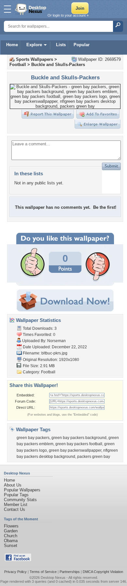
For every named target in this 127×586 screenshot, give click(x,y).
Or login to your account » (68, 15)
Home (12, 44)
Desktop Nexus (53, 577)
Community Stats (20, 499)
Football (17, 64)
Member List (15, 504)
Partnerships (70, 572)
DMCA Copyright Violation (103, 572)
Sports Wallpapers (34, 59)
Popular (82, 44)
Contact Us (14, 509)
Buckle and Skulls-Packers (58, 64)
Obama (11, 540)
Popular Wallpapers (22, 489)
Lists (61, 44)
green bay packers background (78, 437)
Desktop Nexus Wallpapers (31, 9)
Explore (34, 44)
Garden (11, 530)
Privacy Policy (15, 572)
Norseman (56, 341)
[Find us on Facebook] (18, 560)
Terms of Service (43, 572)
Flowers (11, 526)
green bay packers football (78, 444)
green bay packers (33, 437)
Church (10, 535)
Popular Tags (16, 494)
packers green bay (93, 456)
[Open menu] (7, 9)
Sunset (10, 545)
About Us (12, 485)
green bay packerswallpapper (75, 450)
